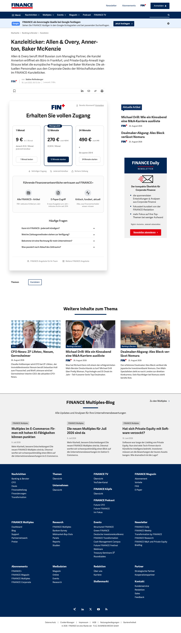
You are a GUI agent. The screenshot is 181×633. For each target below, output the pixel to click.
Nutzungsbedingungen (109, 622)
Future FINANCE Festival (106, 545)
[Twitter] (90, 609)
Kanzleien (44, 33)
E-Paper (138, 490)
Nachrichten (19, 474)
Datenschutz (50, 622)
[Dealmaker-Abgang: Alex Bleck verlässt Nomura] (145, 334)
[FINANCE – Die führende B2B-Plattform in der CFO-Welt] (22, 5)
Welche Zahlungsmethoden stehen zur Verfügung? (45, 234)
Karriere (97, 575)
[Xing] (74, 609)
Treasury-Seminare (103, 553)
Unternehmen (60, 485)
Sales (137, 593)
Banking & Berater (29, 33)
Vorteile (138, 482)
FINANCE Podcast (104, 500)
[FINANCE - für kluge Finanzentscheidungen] (143, 5)
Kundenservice (142, 586)
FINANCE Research (144, 538)
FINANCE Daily (142, 527)
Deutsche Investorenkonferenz (108, 534)
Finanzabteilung (19, 490)
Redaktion (100, 566)
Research (58, 522)
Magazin (57, 571)
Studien (56, 545)
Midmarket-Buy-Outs (63, 534)
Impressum (83, 622)
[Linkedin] (82, 609)
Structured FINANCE (104, 527)
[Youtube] (98, 609)
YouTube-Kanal (101, 482)
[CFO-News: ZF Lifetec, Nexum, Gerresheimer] (35, 334)
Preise (15, 541)
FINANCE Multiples (20, 423)
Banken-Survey (60, 530)
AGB (94, 622)
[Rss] (106, 609)
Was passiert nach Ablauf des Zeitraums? (41, 247)
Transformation (19, 497)
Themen (57, 474)
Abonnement (141, 478)
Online (56, 575)
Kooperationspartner (145, 575)
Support (15, 534)
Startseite (15, 33)
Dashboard (17, 527)
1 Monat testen (26, 159)
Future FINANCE (102, 508)
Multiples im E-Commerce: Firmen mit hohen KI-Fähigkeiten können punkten (33, 433)
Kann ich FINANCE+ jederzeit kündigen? (41, 228)
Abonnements (129, 5)
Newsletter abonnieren (144, 232)
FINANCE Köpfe (103, 489)
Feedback (139, 597)
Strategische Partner (145, 571)
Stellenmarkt (101, 581)
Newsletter (111, 5)
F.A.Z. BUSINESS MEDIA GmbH (106, 626)
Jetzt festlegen (122, 23)
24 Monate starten (89, 159)
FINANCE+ (17, 571)
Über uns (98, 571)
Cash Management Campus (107, 541)
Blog (14, 530)
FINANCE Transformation (106, 538)
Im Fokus (98, 512)
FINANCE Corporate (21, 582)
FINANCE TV (101, 474)
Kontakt (139, 581)
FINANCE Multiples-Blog (90, 402)
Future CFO (99, 505)
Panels (56, 538)
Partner (139, 566)
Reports (56, 541)
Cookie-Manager (67, 622)
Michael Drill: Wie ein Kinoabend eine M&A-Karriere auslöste (144, 119)
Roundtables (100, 556)
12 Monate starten (58, 159)
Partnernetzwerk (20, 538)
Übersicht (57, 478)
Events (98, 522)
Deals (14, 486)
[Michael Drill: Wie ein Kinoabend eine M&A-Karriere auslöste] (90, 334)
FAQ (137, 486)
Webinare (98, 549)
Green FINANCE (101, 530)
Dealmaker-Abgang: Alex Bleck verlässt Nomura (142, 135)
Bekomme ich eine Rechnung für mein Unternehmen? (47, 241)
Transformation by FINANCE (148, 534)
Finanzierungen (19, 493)
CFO (14, 346)
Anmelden (159, 6)
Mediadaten (60, 566)
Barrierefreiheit (129, 622)
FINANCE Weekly (143, 530)
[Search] (168, 15)
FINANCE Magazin (145, 474)
